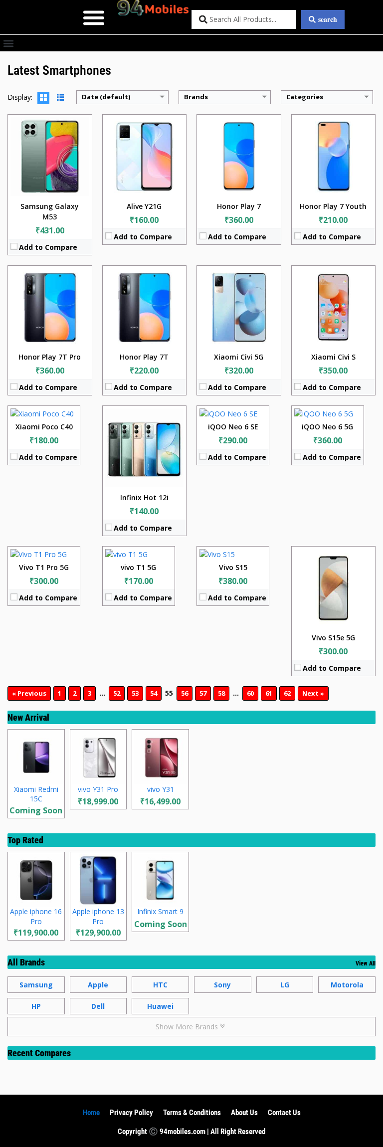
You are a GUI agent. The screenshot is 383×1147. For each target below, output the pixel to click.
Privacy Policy (131, 1112)
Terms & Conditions (192, 1112)
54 (153, 693)
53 (135, 693)
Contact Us (284, 1112)
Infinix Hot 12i (144, 497)
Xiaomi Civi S (333, 357)
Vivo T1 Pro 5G (44, 567)
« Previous (29, 693)
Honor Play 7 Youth (333, 206)
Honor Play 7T (144, 357)
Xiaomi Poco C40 (44, 426)
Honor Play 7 (239, 206)
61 (268, 693)
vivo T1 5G (138, 567)
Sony (222, 984)
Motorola (347, 984)
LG (284, 984)
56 (184, 693)
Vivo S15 (233, 567)
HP (36, 1006)
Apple (98, 984)
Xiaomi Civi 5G (238, 357)
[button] (94, 17)
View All (366, 963)
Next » (313, 693)
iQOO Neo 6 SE (233, 426)
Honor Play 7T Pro (49, 357)
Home (91, 1112)
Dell (98, 1006)
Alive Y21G (144, 206)
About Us (244, 1112)
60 (250, 693)
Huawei (160, 1006)
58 (221, 693)
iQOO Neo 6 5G (327, 426)
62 (287, 693)
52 (116, 693)
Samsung (36, 984)
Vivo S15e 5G (333, 637)
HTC (160, 984)
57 (202, 693)
